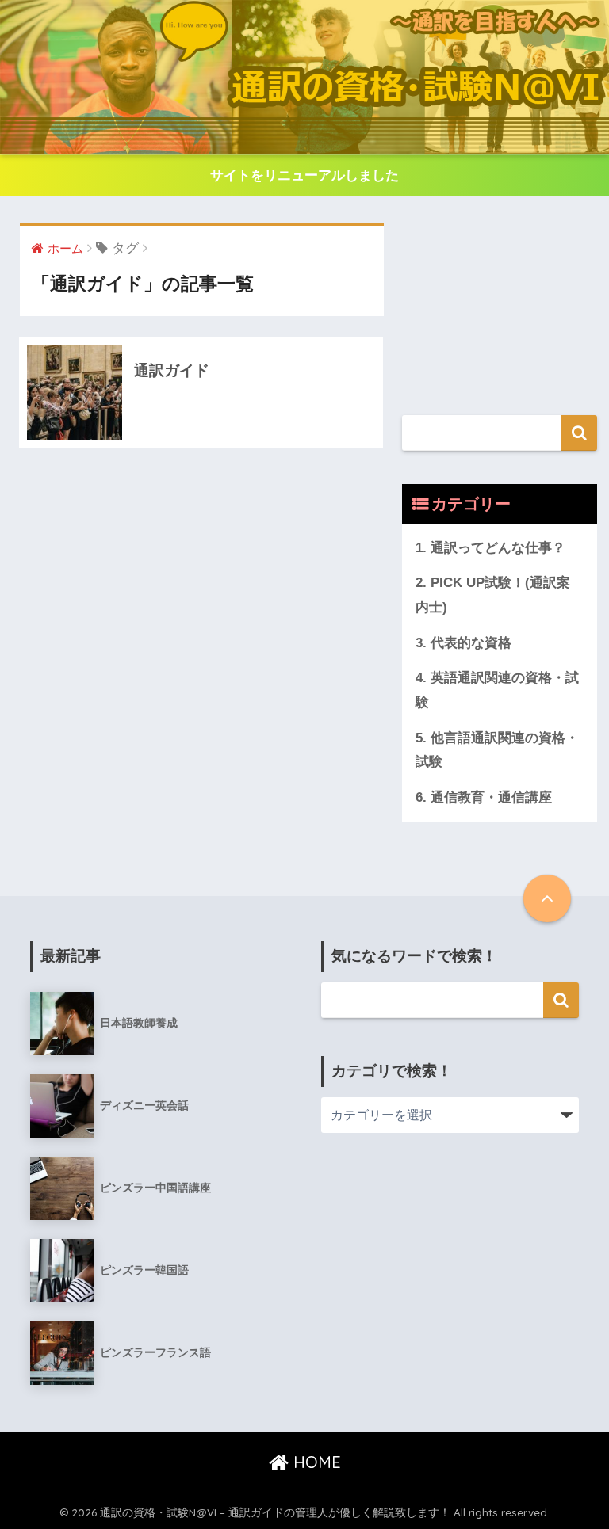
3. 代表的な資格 (463, 642)
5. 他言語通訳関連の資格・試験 (497, 750)
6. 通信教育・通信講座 (484, 797)
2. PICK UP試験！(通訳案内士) (493, 595)
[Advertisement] (499, 302)
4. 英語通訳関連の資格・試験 (497, 690)
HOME (315, 1462)
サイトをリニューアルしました (304, 175)
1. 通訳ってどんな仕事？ (490, 547)
